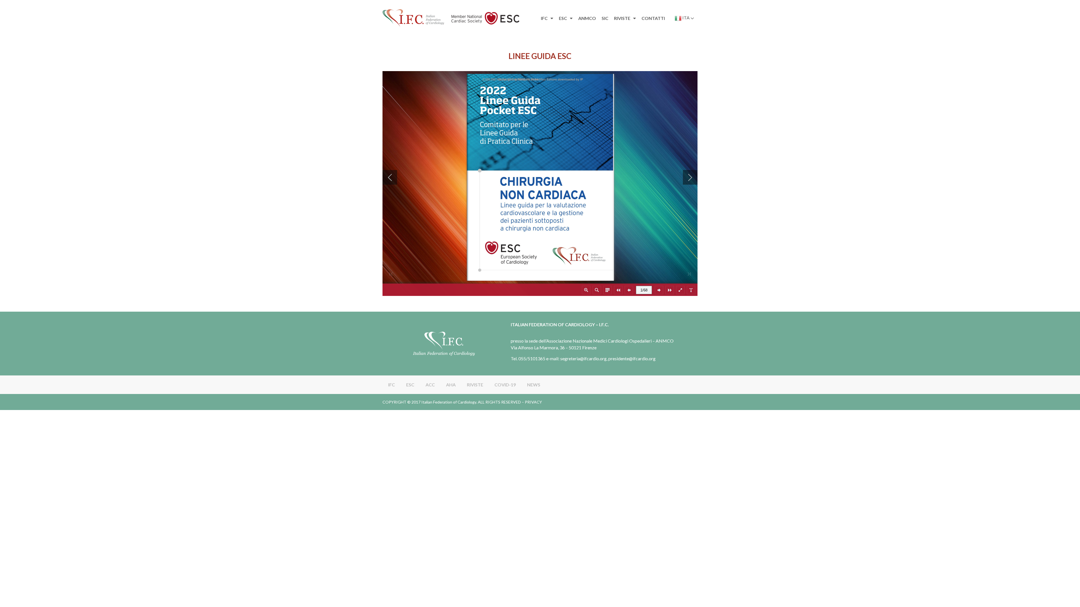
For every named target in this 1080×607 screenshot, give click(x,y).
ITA (685, 17)
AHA (451, 384)
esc (563, 18)
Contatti (653, 18)
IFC (391, 384)
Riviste (622, 18)
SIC (605, 18)
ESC (410, 384)
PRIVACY (533, 402)
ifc (544, 18)
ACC (430, 384)
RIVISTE (475, 384)
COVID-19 (505, 384)
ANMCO (587, 18)
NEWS (533, 384)
